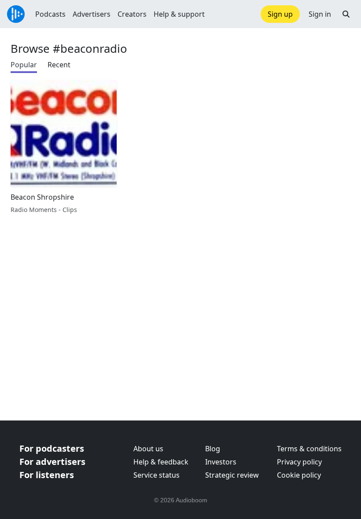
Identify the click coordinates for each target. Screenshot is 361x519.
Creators (132, 14)
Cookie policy (299, 475)
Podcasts (50, 14)
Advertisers (92, 14)
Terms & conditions (309, 448)
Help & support (179, 14)
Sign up (280, 14)
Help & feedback (160, 462)
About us (148, 448)
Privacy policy (299, 462)
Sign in (320, 14)
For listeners (46, 475)
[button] (346, 14)
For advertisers (52, 462)
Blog (212, 448)
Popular (24, 64)
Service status (156, 475)
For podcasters (51, 448)
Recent (59, 64)
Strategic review (232, 475)
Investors (220, 462)
